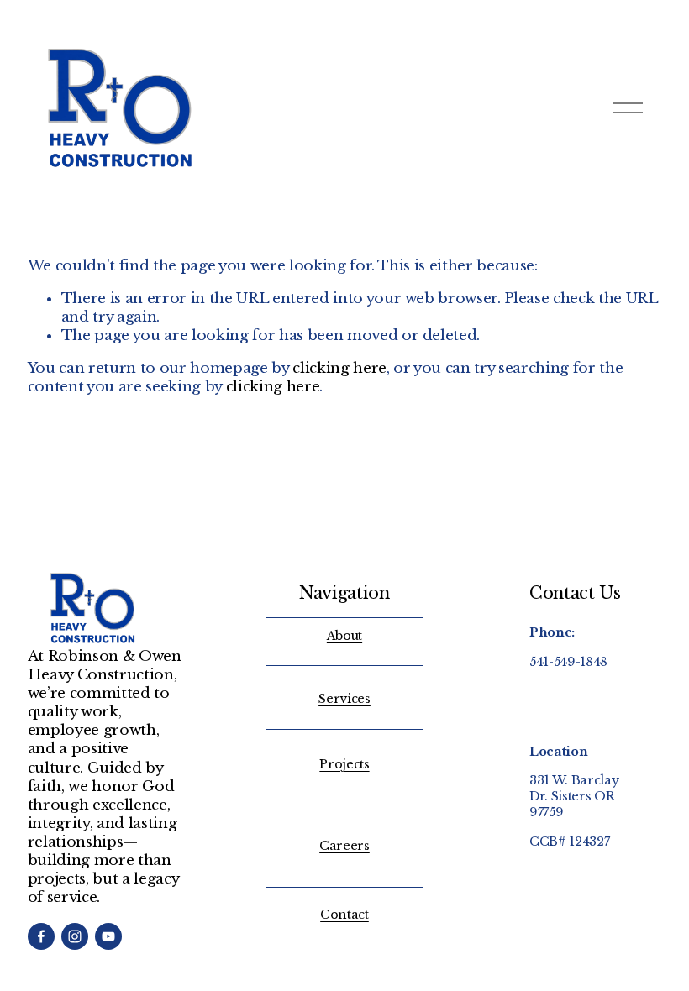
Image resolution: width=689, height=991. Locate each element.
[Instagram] (74, 936)
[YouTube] (108, 936)
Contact (344, 914)
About (344, 635)
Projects (344, 764)
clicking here (339, 368)
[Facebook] (41, 936)
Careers (344, 845)
